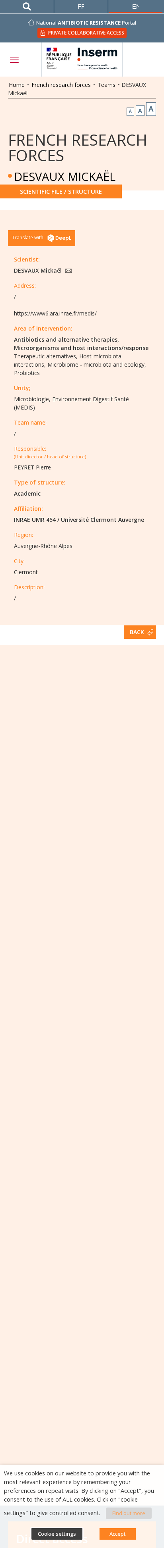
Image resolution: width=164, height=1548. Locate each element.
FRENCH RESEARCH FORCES (77, 147)
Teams (106, 84)
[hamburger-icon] (14, 59)
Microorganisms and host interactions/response (81, 348)
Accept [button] (117, 1533)
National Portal (86, 22)
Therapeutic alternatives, (46, 356)
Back (137, 632)
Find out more (128, 1513)
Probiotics (27, 373)
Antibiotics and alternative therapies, (66, 339)
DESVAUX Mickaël (38, 270)
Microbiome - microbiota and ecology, (96, 364)
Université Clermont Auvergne (102, 519)
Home (17, 84)
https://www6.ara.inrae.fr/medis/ (55, 313)
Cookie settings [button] (57, 1533)
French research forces (61, 84)
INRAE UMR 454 (35, 519)
